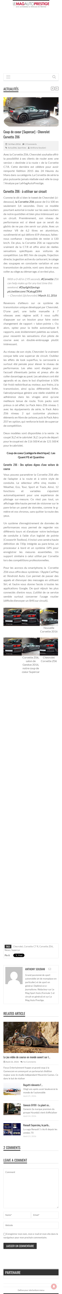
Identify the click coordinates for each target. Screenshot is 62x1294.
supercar (15, 950)
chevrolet (18, 946)
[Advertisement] (31, 41)
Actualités (10, 88)
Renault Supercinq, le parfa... (36, 1125)
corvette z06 (46, 946)
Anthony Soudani (38, 147)
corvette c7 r (31, 946)
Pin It (7, 955)
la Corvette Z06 (24, 201)
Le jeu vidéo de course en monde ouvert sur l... (26, 1057)
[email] (49, 969)
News (7, 950)
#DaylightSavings (29, 287)
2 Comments (31, 144)
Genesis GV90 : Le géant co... (36, 1105)
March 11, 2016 (47, 295)
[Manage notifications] (54, 1286)
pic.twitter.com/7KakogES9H (24, 291)
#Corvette (47, 279)
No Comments (29, 1061)
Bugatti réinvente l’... (33, 1085)
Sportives (22, 147)
